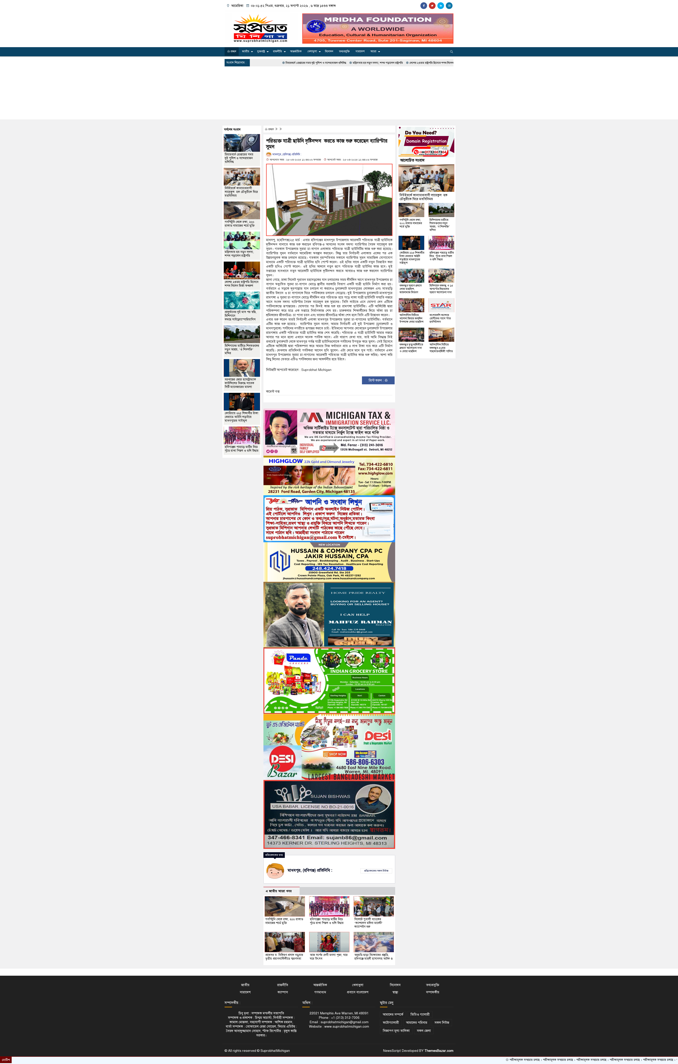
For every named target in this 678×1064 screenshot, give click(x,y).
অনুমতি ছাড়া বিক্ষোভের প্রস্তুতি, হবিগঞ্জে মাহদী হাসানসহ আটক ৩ (373, 956)
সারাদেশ (360, 51)
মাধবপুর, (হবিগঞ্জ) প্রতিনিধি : (286, 154)
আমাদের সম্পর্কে (393, 1014)
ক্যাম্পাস (283, 992)
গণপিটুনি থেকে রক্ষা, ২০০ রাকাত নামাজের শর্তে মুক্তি (284, 921)
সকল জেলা (424, 1031)
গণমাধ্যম (320, 992)
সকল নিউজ (442, 1023)
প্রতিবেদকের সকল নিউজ (376, 870)
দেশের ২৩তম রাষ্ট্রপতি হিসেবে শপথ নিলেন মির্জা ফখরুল (365, 63)
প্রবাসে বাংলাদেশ (357, 992)
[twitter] (432, 5)
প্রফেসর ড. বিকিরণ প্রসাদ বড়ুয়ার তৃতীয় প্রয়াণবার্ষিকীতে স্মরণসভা (284, 956)
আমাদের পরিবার (416, 1023)
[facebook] (423, 5)
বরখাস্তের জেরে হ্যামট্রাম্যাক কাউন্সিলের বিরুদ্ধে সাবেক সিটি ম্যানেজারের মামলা (240, 383)
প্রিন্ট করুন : (377, 380)
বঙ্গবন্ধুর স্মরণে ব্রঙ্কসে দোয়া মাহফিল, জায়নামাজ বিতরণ (411, 289)
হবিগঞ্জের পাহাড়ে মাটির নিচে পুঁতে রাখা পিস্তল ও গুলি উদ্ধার (327, 921)
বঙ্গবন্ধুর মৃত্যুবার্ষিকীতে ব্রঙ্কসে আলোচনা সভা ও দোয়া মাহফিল (411, 348)
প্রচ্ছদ (233, 51)
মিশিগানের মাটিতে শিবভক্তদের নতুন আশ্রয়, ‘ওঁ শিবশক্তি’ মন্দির (242, 349)
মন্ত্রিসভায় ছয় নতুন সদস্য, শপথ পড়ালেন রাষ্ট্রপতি (304, 63)
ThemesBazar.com (438, 1051)
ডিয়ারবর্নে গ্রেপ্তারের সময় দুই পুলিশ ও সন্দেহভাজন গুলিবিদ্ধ (239, 158)
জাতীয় (245, 51)
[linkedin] (440, 5)
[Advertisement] (339, 93)
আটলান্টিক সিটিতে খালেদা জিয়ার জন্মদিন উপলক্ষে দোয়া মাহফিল (412, 318)
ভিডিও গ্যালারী (420, 1014)
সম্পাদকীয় (432, 992)
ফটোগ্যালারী (391, 1023)
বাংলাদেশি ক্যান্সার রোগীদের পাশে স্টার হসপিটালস (440, 318)
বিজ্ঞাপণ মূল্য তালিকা (396, 1031)
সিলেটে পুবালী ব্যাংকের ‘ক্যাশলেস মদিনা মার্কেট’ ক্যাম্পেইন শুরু (368, 923)
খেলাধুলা (312, 51)
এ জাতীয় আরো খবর (279, 891)
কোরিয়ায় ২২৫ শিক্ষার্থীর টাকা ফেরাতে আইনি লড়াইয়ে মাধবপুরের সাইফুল (241, 416)
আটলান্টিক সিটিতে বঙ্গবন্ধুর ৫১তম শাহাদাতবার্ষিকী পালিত (441, 348)
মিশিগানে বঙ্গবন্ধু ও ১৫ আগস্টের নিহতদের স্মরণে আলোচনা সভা (441, 289)
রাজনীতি (277, 51)
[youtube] (449, 5)
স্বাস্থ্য (395, 992)
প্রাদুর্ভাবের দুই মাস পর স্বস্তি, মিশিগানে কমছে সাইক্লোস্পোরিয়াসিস (435, 63)
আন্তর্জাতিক (296, 51)
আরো (373, 51)
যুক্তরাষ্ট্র (261, 51)
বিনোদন (329, 51)
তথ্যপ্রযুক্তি (344, 51)
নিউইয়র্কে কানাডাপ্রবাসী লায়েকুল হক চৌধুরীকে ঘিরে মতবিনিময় (241, 191)
